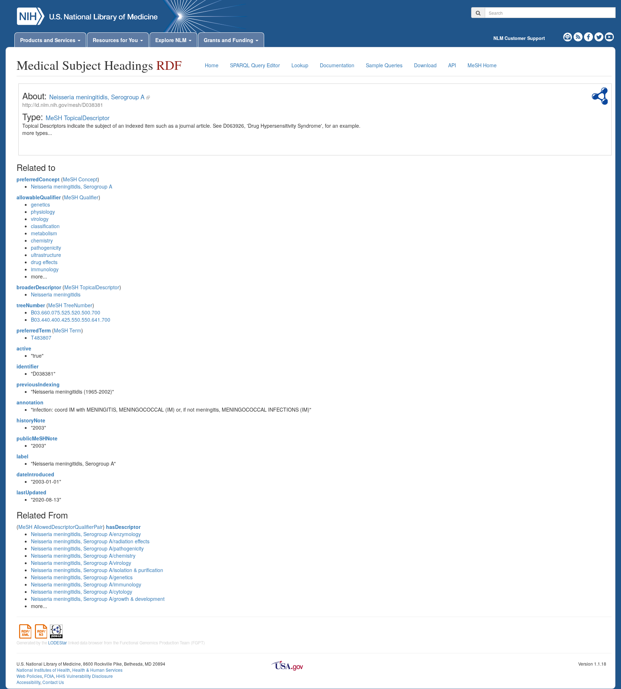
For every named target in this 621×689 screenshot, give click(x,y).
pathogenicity (46, 247)
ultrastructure (46, 254)
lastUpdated (31, 492)
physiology (43, 211)
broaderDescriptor (39, 287)
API (452, 65)
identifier (27, 366)
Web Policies (29, 676)
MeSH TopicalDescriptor (78, 117)
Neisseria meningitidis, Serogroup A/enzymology (86, 534)
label (22, 456)
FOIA (49, 676)
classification (45, 226)
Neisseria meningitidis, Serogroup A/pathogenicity (87, 548)
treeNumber (31, 305)
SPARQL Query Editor (255, 65)
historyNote (31, 420)
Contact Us (53, 682)
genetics (40, 204)
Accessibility (28, 682)
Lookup (299, 65)
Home (211, 65)
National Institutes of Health (43, 670)
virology (40, 218)
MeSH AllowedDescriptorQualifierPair (60, 526)
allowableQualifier (39, 197)
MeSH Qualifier (81, 197)
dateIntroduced (35, 474)
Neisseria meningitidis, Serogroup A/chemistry (83, 555)
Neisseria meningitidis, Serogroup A (96, 96)
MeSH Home (482, 65)
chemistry (42, 240)
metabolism (44, 233)
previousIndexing (38, 384)
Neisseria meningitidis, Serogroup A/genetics (82, 577)
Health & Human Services (97, 670)
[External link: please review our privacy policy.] (589, 36)
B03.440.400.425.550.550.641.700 (70, 319)
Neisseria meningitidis (55, 294)
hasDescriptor (123, 526)
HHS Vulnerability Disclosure (84, 676)
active (24, 348)
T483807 (41, 337)
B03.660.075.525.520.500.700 (65, 312)
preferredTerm (34, 330)
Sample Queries (384, 65)
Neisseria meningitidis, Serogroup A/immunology (86, 584)
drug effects (44, 262)
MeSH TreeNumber (70, 305)
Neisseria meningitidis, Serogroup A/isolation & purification (97, 570)
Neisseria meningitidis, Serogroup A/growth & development (98, 598)
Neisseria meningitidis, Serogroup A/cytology (81, 591)
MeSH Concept (80, 179)
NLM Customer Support (519, 38)
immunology (45, 269)
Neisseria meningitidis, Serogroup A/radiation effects (90, 541)
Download (425, 65)
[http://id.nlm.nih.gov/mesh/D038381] (148, 96)
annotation (30, 402)
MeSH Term (67, 330)
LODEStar (57, 642)
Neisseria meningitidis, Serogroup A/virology (81, 562)
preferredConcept (38, 179)
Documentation (337, 65)
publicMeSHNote (37, 438)
